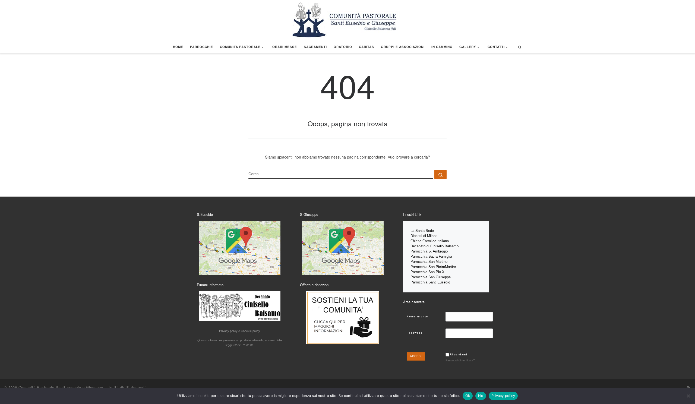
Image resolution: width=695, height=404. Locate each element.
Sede (430, 231)
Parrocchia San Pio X (427, 272)
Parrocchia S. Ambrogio (429, 251)
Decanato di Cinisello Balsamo (434, 246)
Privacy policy (503, 395)
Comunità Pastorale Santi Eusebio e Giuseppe (60, 387)
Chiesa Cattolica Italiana (429, 241)
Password (415, 333)
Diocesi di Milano (423, 236)
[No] (688, 396)
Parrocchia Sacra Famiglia (431, 256)
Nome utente (417, 316)
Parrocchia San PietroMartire (433, 267)
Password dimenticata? (460, 360)
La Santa (418, 231)
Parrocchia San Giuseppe (430, 277)
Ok (467, 395)
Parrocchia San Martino (428, 262)
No (480, 395)
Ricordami (458, 354)
